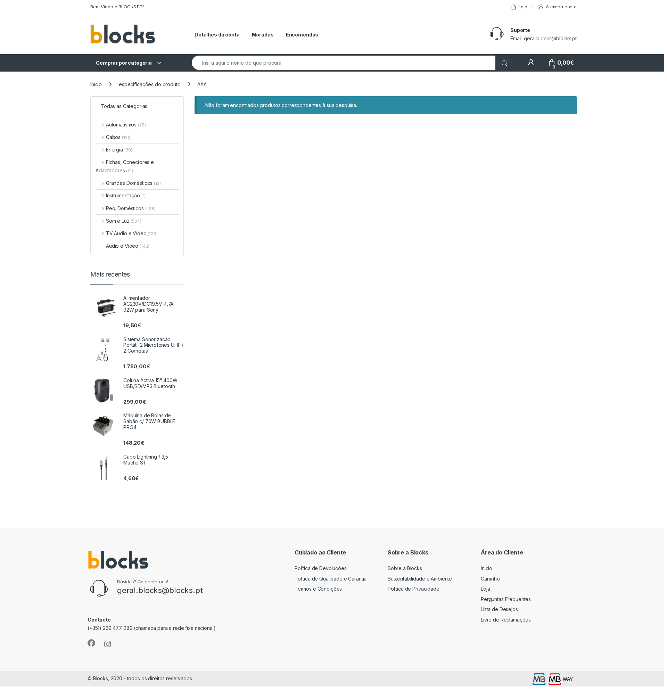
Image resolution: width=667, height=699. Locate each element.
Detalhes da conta (217, 35)
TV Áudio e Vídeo (132, 233)
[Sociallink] (91, 643)
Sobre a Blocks (405, 568)
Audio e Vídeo (127, 246)
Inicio (486, 568)
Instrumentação (126, 195)
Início (96, 84)
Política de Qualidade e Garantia (331, 579)
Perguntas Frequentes (506, 599)
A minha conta (561, 6)
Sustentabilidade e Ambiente (420, 579)
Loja (523, 6)
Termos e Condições (318, 589)
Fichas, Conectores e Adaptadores (125, 166)
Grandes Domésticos (133, 183)
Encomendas (302, 35)
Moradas (263, 35)
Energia (119, 150)
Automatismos (126, 125)
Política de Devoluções (321, 568)
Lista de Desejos (499, 609)
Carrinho (490, 579)
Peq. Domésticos (131, 208)
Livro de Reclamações (506, 620)
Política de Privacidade (413, 589)
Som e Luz (123, 221)
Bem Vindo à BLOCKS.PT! (117, 6)
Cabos (118, 137)
